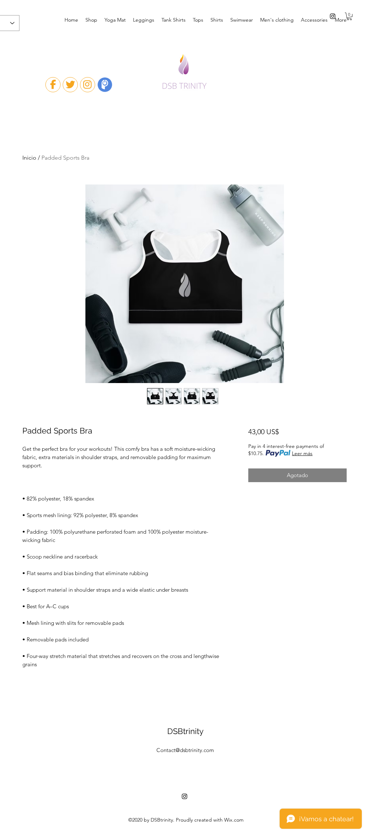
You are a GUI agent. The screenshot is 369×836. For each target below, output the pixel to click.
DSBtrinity (185, 731)
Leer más (302, 453)
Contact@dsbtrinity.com (185, 750)
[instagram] (332, 16)
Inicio (29, 157)
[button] (349, 16)
